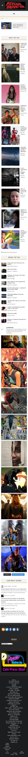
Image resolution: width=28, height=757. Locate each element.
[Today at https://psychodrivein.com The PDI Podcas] (14, 348)
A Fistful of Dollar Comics (14, 687)
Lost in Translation (14, 713)
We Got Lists (14, 737)
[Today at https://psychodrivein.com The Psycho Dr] (14, 454)
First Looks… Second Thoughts (14, 708)
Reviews (7, 743)
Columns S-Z (14, 724)
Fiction (14, 684)
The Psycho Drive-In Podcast (14, 721)
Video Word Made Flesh (14, 735)
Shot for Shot (14, 729)
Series (7, 753)
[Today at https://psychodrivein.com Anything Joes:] (14, 374)
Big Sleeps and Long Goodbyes (14, 697)
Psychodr (24, 91)
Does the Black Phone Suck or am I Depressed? (13, 589)
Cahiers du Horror (14, 698)
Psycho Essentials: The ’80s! (14, 723)
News (22, 751)
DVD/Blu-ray (7, 748)
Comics (7, 746)
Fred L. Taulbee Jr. (13, 271)
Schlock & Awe (14, 725)
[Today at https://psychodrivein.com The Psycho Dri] (14, 401)
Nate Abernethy (13, 310)
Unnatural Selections (14, 732)
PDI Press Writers (14, 683)
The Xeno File (14, 740)
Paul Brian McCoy (13, 266)
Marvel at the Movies (14, 714)
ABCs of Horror (13, 689)
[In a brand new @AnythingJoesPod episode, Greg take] (14, 559)
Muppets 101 (14, 716)
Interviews (15, 753)
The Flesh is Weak (14, 709)
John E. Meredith (13, 285)
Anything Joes (14, 692)
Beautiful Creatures (14, 694)
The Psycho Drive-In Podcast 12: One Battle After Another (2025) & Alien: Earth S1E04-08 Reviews (13, 600)
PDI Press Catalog (14, 681)
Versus (14, 734)
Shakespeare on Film (14, 727)
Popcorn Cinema (13, 719)
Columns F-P (14, 705)
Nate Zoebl (11, 315)
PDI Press (14, 679)
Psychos (12, 754)
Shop (16, 754)
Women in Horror (14, 739)
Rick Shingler (12, 278)
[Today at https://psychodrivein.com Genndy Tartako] (14, 480)
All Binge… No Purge (14, 690)
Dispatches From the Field (14, 700)
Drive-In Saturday (14, 702)
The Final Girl (12, 304)
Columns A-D (14, 685)
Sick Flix (13, 730)
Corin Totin (11, 291)
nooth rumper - (10, 586)
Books (7, 744)
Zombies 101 (14, 742)
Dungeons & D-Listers (14, 703)
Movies (7, 749)
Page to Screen (14, 718)
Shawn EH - (9, 595)
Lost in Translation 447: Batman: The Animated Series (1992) (18, 25)
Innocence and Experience (14, 711)
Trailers (21, 753)
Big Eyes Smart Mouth (14, 695)
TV (7, 751)
